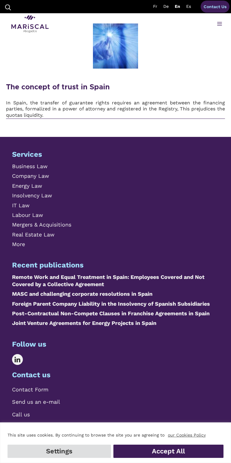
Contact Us (215, 6)
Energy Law (27, 186)
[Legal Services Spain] (30, 24)
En (177, 6)
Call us (21, 414)
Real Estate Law (33, 234)
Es (188, 6)
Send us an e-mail (36, 402)
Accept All (168, 451)
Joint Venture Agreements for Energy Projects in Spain (84, 323)
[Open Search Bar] (8, 7)
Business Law (30, 166)
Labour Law (27, 215)
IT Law (20, 205)
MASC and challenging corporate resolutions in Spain (82, 294)
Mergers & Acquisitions (41, 224)
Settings (59, 451)
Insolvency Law (32, 195)
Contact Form (30, 389)
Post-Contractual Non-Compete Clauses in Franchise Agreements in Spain (111, 313)
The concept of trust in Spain (58, 87)
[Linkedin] (22, 359)
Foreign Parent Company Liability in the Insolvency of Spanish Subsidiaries (111, 304)
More (18, 244)
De (166, 6)
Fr (155, 6)
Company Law (30, 176)
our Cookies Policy (187, 435)
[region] (115, 442)
